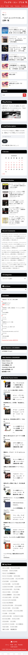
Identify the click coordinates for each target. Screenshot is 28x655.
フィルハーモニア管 (7, 602)
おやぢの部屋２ (5, 312)
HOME (14, 642)
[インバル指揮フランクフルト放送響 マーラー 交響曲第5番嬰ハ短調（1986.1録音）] (8, 428)
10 (6, 164)
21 (16, 167)
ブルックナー (6, 608)
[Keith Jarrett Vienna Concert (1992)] (8, 505)
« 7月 (3, 174)
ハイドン (15, 592)
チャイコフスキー (7, 589)
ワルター (5, 626)
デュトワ (16, 589)
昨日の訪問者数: (6, 369)
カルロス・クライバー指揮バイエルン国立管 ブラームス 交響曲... (19, 531)
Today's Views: (6, 363)
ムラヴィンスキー (6, 616)
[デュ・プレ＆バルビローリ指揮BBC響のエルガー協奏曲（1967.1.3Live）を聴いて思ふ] (8, 385)
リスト (12, 621)
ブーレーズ (15, 608)
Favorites (17, 6)
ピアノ (15, 597)
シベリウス (13, 581)
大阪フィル (5, 629)
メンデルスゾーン (18, 616)
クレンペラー (19, 578)
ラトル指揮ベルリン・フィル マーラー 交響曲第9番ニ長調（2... (18, 492)
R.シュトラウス (15, 568)
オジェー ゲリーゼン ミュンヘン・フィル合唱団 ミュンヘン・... (19, 397)
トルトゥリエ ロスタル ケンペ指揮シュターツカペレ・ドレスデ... (18, 547)
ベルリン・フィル (7, 610)
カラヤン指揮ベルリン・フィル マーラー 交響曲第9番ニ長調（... (19, 446)
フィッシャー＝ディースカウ (9, 600)
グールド (5, 581)
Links (11, 6)
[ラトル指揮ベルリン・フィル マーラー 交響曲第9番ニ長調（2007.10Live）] (8, 492)
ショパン (18, 586)
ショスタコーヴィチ (7, 586)
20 (14, 167)
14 (16, 164)
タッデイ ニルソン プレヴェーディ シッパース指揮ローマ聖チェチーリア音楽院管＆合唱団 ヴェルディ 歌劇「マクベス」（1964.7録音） (14, 252)
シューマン (15, 584)
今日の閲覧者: (6, 365)
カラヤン (17, 576)
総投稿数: (4, 371)
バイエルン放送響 (6, 594)
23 (22, 167)
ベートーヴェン (18, 610)
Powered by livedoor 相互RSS (10, 340)
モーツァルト (6, 618)
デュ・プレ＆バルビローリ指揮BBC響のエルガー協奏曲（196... (18, 385)
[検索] (24, 95)
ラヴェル (5, 621)
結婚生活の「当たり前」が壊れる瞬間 (10, 299)
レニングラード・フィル (8, 624)
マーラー (12, 613)
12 (11, 164)
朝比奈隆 (14, 629)
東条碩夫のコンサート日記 (7, 322)
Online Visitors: (6, 361)
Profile (7, 6)
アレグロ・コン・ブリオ (14, 2)
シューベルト (6, 584)
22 (19, 167)
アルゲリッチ (13, 570)
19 (11, 167)
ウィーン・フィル (7, 576)
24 (6, 169)
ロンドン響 (19, 624)
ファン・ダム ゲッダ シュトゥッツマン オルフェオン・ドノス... (19, 517)
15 (19, 164)
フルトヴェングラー (7, 605)
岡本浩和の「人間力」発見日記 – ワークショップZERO (13, 307)
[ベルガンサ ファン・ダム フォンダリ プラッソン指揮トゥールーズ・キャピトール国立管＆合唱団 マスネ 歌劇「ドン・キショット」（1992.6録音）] (8, 476)
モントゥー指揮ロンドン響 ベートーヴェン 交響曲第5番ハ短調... (19, 461)
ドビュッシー (6, 592)
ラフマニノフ (15, 618)
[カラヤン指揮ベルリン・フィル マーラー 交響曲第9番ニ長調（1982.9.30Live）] (8, 445)
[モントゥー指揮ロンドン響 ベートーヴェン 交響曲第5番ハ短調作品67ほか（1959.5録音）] (8, 461)
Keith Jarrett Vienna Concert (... (18, 503)
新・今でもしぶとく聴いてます (8, 326)
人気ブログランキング (7, 119)
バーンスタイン (6, 597)
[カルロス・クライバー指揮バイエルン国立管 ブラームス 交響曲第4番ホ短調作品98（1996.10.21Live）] (8, 531)
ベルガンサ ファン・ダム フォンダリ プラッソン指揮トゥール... (18, 477)
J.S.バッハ (5, 568)
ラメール (4, 317)
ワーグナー (13, 626)
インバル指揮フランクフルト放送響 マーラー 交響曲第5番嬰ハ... (18, 429)
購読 (5, 141)
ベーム (4, 613)
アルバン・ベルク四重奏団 (8, 573)
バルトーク (16, 594)
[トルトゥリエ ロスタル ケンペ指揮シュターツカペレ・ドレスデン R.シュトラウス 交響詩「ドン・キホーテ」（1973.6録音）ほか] (8, 546)
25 (8, 169)
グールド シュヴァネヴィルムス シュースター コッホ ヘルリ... (18, 412)
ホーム (2, 6)
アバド (5, 570)
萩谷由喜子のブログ (6, 303)
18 (8, 167)
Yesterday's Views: (7, 367)
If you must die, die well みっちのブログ (10, 331)
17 (6, 167)
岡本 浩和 (14, 239)
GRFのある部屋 (5, 336)
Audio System (14, 646)
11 (8, 164)
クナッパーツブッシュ (8, 578)
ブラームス (18, 605)
